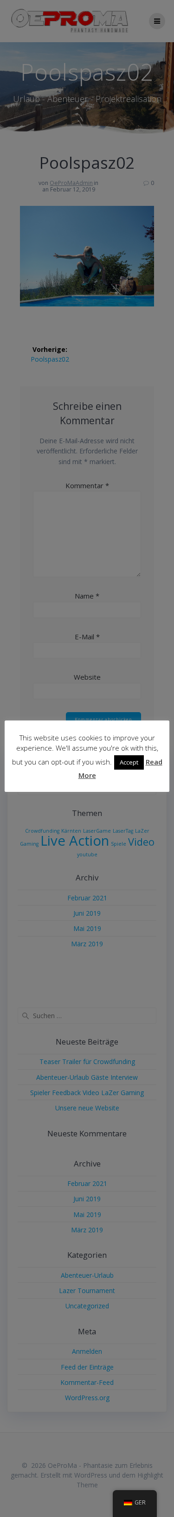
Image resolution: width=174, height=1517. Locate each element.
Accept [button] (129, 762)
